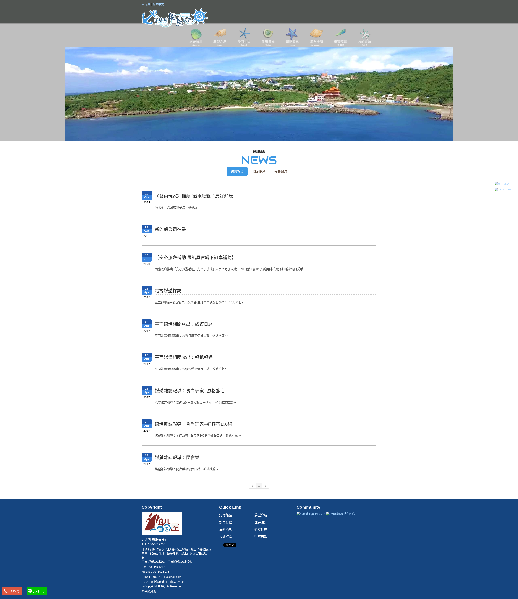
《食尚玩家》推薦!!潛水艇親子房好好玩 (194, 195)
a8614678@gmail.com (167, 576)
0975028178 (161, 571)
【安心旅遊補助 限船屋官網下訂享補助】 (195, 257)
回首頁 (146, 4)
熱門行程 (244, 37)
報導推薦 (340, 37)
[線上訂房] (503, 184)
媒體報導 (237, 171)
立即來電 (13, 591)
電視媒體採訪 (168, 290)
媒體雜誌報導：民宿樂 (177, 457)
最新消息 (292, 37)
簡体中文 (158, 4)
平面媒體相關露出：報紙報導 (184, 357)
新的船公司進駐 (170, 229)
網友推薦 (316, 37)
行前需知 (364, 37)
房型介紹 (219, 37)
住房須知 (268, 37)
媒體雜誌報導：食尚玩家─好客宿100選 (193, 424)
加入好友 (38, 591)
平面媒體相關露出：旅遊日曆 (184, 324)
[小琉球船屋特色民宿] (175, 17)
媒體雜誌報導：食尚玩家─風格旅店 (190, 390)
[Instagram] (503, 189)
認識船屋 (195, 37)
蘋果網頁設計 (150, 591)
